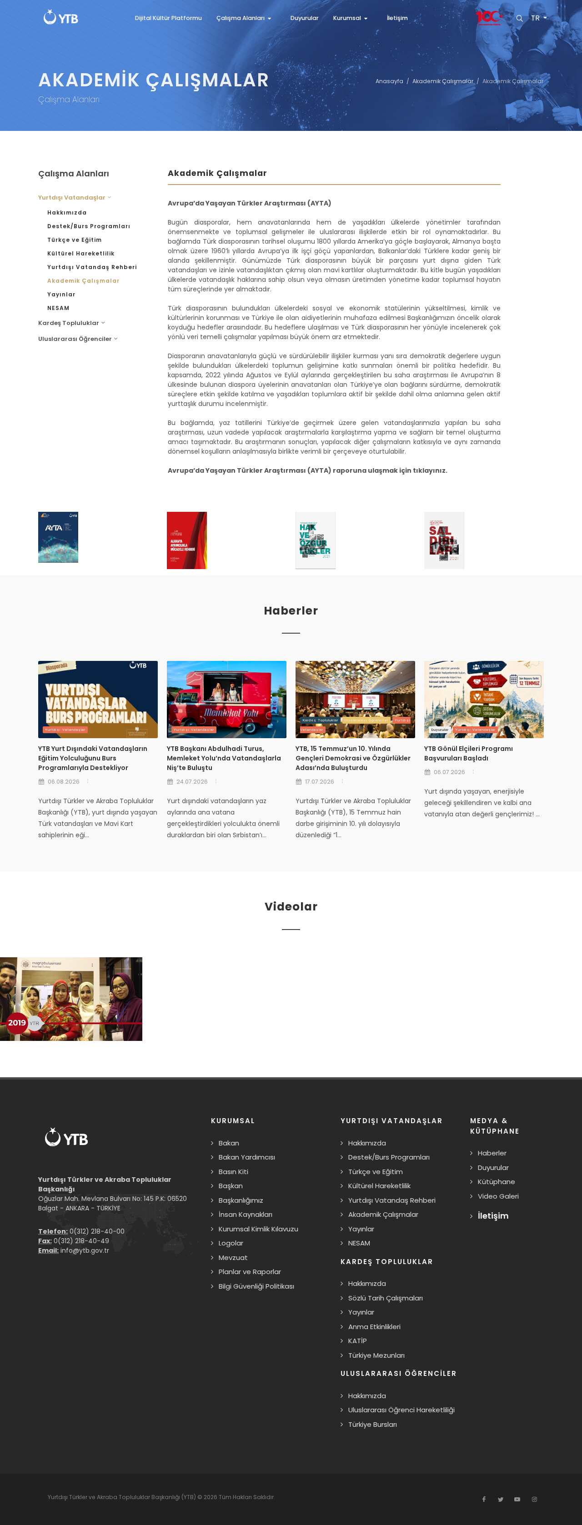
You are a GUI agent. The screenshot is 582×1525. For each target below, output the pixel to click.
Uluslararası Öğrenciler (366, 720)
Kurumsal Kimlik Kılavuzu (258, 1229)
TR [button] (535, 18)
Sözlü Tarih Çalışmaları (385, 1298)
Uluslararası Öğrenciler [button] (75, 339)
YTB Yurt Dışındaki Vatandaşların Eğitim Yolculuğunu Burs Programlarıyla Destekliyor (92, 758)
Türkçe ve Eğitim (74, 240)
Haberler (492, 1153)
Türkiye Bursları (372, 1424)
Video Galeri (498, 1196)
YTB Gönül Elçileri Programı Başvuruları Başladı (468, 753)
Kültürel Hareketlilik (81, 253)
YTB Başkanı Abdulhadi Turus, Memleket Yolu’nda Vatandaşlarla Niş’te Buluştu (224, 758)
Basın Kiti (233, 1171)
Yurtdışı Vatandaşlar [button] (71, 197)
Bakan (229, 1143)
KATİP (357, 1340)
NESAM (58, 308)
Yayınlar (61, 294)
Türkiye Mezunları (376, 1355)
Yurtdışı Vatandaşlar (65, 730)
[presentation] (552, 543)
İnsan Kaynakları (245, 1214)
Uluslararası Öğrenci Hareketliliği (401, 1410)
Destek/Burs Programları (88, 226)
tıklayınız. (430, 470)
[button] (246, 18)
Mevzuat (233, 1257)
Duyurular (440, 730)
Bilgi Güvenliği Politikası (256, 1286)
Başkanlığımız (241, 1200)
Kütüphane (496, 1181)
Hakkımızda (67, 212)
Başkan (231, 1185)
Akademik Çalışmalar (442, 81)
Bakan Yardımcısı (247, 1157)
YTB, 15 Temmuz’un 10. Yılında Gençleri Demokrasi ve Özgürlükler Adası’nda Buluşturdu (353, 758)
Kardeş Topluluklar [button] (68, 323)
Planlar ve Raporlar (250, 1271)
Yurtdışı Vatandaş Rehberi (92, 267)
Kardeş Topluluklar (320, 720)
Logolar (231, 1243)
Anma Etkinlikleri (374, 1326)
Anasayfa (389, 81)
